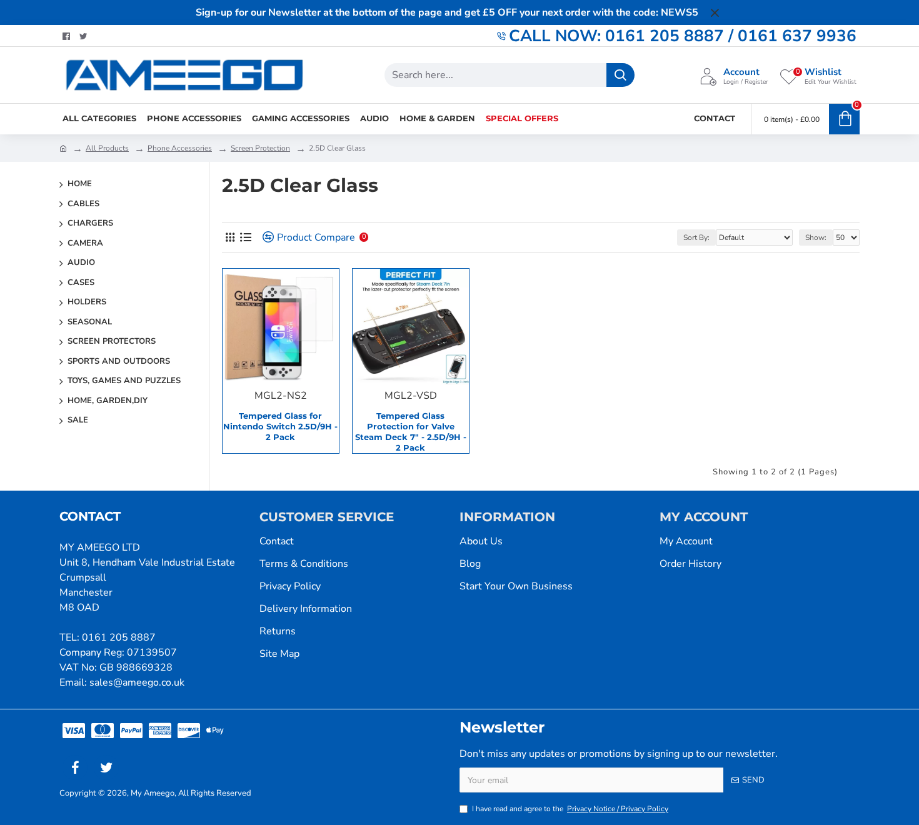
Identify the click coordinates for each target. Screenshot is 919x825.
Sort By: (696, 237)
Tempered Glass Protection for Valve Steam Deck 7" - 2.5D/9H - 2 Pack (410, 431)
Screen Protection (260, 148)
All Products (107, 148)
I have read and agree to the (570, 809)
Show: (815, 237)
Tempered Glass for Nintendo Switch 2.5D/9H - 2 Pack (280, 426)
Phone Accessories (180, 148)
